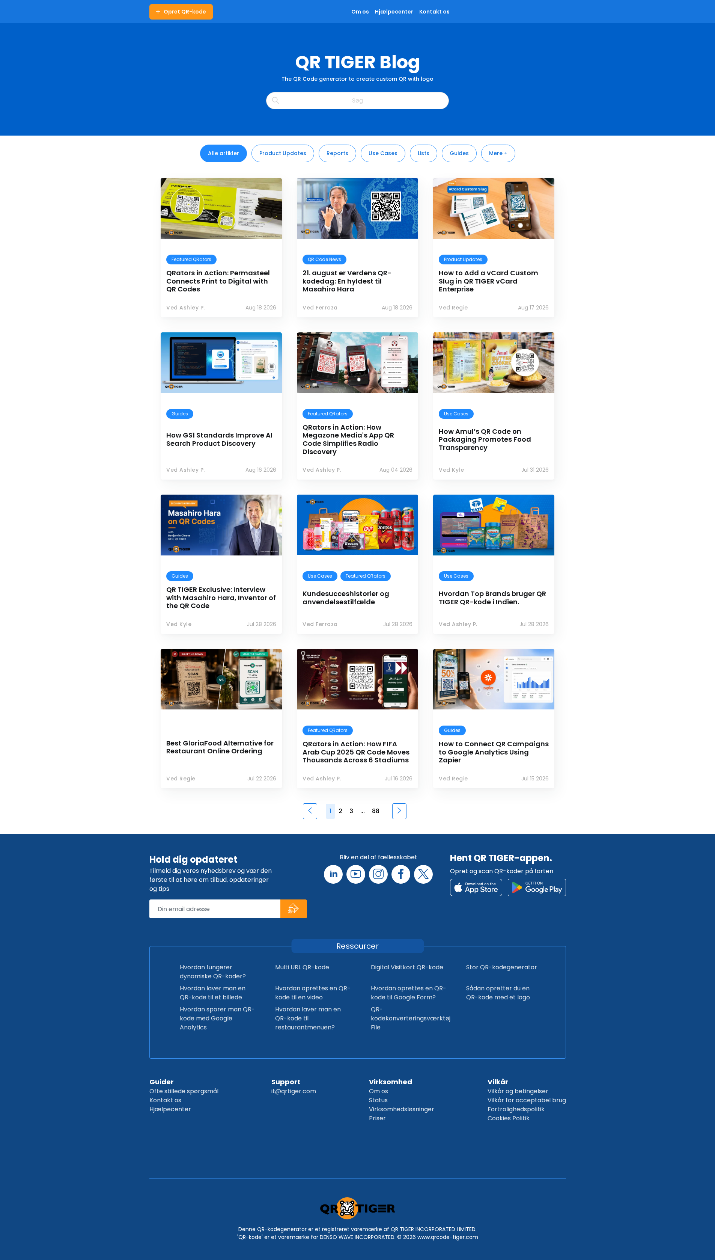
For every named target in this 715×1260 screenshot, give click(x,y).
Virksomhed (390, 1081)
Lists (423, 153)
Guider (161, 1081)
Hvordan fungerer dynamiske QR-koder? (213, 972)
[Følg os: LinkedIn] (333, 874)
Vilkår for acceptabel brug (527, 1100)
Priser (377, 1118)
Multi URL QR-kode (302, 967)
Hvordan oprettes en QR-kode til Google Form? (408, 993)
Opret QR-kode (185, 11)
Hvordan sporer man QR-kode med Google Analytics (217, 1018)
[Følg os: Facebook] (400, 874)
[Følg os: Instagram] (378, 874)
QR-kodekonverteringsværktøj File (410, 1018)
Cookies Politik (509, 1118)
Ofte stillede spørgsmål (183, 1091)
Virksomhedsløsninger (401, 1109)
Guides (459, 153)
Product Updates (282, 153)
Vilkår (498, 1081)
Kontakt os (165, 1100)
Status (378, 1100)
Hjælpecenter (170, 1109)
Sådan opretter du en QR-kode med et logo (498, 993)
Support (285, 1081)
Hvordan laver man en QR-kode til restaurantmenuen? (308, 1018)
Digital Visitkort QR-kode (407, 967)
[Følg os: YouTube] (355, 874)
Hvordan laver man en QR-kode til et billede (212, 993)
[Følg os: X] (423, 874)
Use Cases (383, 153)
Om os (378, 1091)
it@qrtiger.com (293, 1091)
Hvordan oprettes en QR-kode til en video (313, 993)
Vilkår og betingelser (518, 1091)
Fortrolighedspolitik (516, 1109)
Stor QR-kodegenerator (501, 967)
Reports (337, 153)
